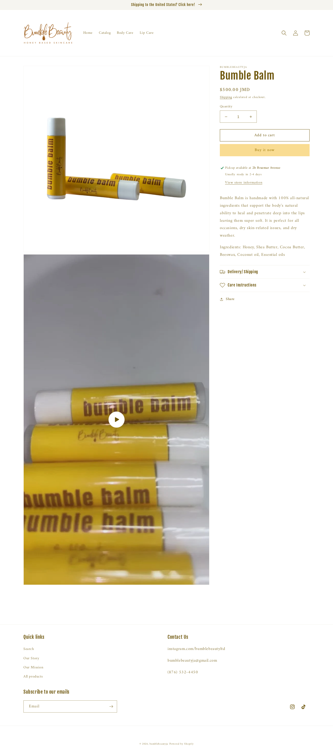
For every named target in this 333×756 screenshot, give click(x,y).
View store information (243, 183)
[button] (284, 33)
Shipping (226, 97)
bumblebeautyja (159, 744)
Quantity (226, 106)
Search (28, 649)
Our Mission (33, 667)
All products (33, 676)
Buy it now (265, 150)
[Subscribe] (111, 706)
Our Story (31, 658)
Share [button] (230, 299)
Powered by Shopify (181, 744)
